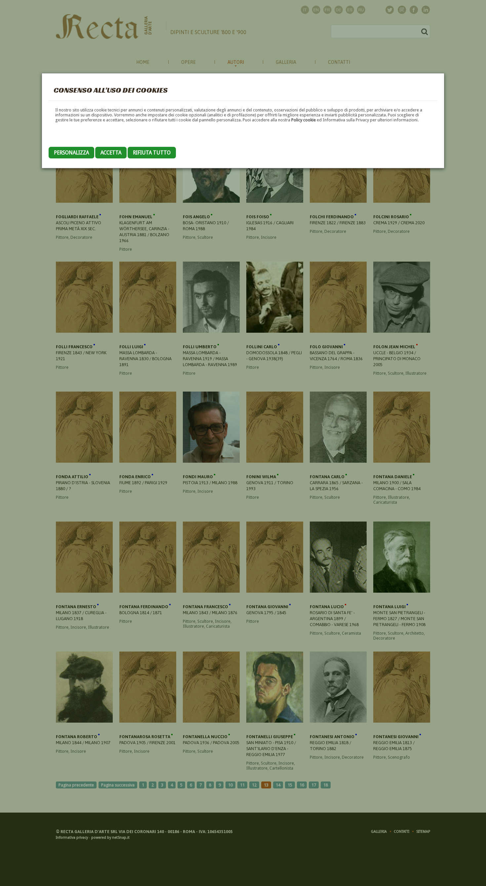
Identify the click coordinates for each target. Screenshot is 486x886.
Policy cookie (303, 119)
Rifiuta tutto (152, 152)
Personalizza (71, 152)
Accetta (111, 152)
